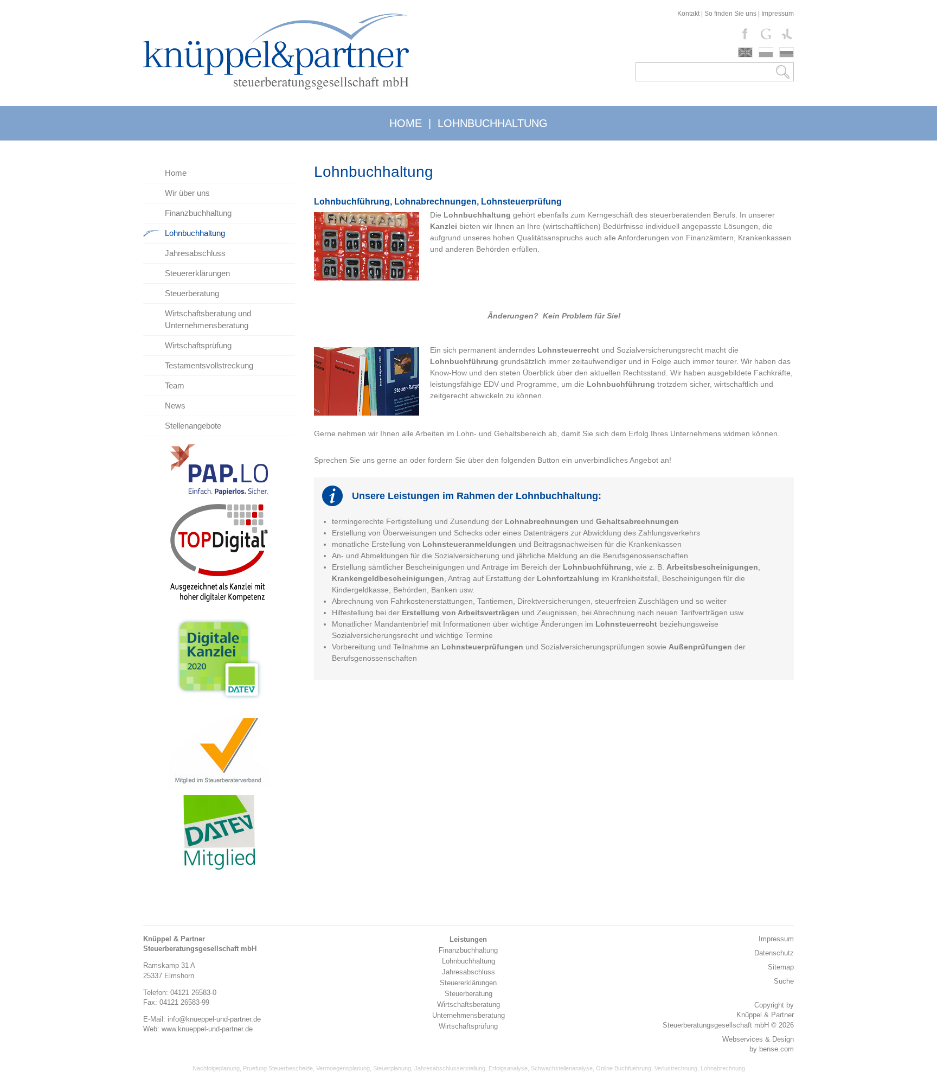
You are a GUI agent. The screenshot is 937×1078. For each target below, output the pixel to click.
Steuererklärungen (197, 273)
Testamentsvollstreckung (209, 365)
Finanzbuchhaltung (198, 213)
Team (174, 385)
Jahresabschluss (195, 253)
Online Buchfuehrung (623, 1068)
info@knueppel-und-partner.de (214, 1019)
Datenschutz (774, 953)
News (175, 405)
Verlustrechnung (675, 1068)
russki (786, 52)
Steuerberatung (192, 293)
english (745, 52)
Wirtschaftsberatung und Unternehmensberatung (208, 319)
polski (766, 52)
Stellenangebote (193, 425)
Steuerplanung (392, 1068)
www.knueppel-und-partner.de (207, 1029)
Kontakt (688, 13)
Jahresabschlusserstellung (449, 1068)
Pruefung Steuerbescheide (278, 1068)
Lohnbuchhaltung (195, 233)
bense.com (776, 1049)
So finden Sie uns (730, 13)
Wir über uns (187, 192)
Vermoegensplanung (343, 1068)
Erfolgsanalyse (508, 1068)
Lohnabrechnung (723, 1068)
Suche (784, 981)
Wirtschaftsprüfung (198, 345)
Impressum (777, 13)
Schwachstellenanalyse (562, 1068)
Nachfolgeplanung (216, 1068)
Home (176, 172)
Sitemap (781, 967)
